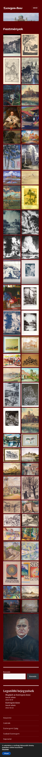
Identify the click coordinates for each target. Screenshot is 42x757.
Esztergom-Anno (12, 703)
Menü (35, 8)
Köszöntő (7, 718)
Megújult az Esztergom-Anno (17, 695)
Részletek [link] (5, 749)
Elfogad (6, 753)
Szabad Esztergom (11, 734)
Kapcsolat (7, 739)
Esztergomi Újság (10, 728)
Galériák (6, 723)
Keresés (6, 672)
